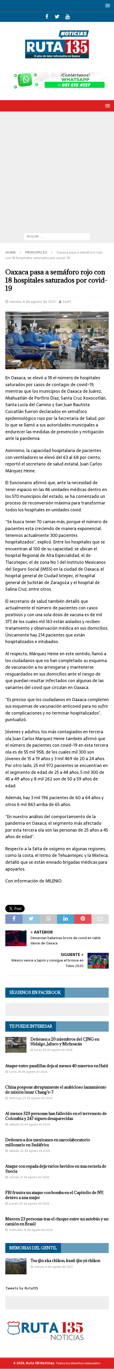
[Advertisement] (57, 170)
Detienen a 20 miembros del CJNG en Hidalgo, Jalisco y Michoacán (64, 1041)
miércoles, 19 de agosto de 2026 (30, 1229)
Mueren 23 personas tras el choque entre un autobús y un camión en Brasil (56, 1221)
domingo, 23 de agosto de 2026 (30, 1098)
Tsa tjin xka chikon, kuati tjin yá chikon (65, 1260)
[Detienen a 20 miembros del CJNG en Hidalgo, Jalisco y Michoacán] (16, 1045)
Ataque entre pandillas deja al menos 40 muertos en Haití (56, 1065)
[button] (107, 5)
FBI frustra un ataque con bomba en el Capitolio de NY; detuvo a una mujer (54, 1195)
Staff (67, 301)
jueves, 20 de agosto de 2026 (29, 1203)
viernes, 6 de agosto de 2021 (32, 301)
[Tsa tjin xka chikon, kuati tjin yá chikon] (16, 1266)
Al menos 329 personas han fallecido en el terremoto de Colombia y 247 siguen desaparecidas (56, 1116)
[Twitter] (57, 16)
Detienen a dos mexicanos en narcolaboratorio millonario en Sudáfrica (47, 1142)
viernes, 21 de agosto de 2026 (29, 1177)
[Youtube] (67, 16)
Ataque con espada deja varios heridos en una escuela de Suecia (55, 1168)
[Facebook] (46, 16)
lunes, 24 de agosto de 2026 (53, 1049)
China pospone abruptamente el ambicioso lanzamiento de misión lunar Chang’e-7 (55, 1089)
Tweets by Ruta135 (21, 1288)
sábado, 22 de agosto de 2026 (29, 1124)
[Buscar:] (57, 236)
